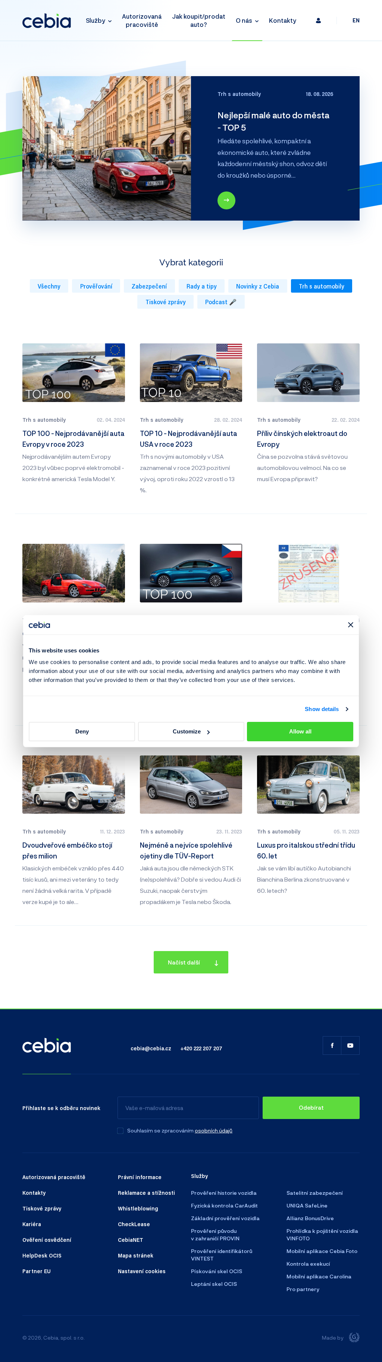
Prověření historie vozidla (224, 1193)
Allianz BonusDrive (310, 1218)
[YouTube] (350, 1045)
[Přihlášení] (318, 20)
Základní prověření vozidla (225, 1218)
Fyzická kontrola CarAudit (224, 1205)
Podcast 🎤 (221, 302)
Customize (187, 731)
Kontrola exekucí (308, 1263)
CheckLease (134, 1224)
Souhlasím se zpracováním (160, 1130)
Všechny (49, 286)
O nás (244, 20)
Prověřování (96, 286)
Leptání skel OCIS (214, 1284)
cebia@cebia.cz (151, 1048)
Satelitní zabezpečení (314, 1193)
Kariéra (31, 1224)
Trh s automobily (321, 286)
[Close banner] (350, 624)
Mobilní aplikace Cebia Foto (321, 1251)
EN (356, 20)
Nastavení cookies (142, 1271)
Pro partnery (302, 1289)
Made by (333, 1337)
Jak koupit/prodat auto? (198, 20)
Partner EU (36, 1271)
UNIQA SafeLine (307, 1205)
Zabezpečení (149, 286)
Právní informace (140, 1177)
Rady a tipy (202, 286)
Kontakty (282, 20)
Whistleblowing (138, 1208)
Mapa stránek (135, 1255)
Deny (82, 731)
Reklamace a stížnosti (146, 1192)
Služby (95, 20)
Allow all (300, 731)
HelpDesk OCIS (42, 1255)
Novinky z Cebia (257, 286)
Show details (322, 709)
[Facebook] (332, 1045)
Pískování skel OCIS (216, 1271)
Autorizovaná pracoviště (142, 20)
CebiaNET (130, 1239)
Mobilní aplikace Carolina (318, 1276)
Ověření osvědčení (46, 1239)
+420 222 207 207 (201, 1048)
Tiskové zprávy (165, 302)
